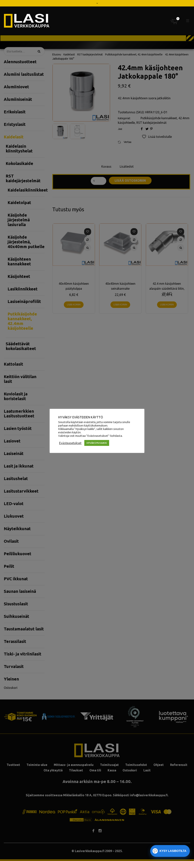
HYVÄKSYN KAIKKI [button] (97, 443)
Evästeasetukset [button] (70, 443)
